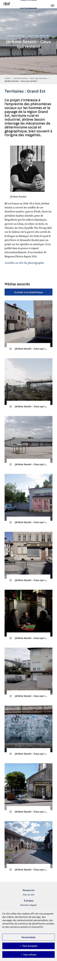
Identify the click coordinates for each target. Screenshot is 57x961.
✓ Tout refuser (28, 954)
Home (8, 78)
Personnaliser (28, 937)
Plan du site (28, 894)
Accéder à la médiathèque (28, 292)
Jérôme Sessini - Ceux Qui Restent (30, 78)
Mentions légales (28, 905)
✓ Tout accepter (28, 945)
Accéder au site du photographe (24, 262)
